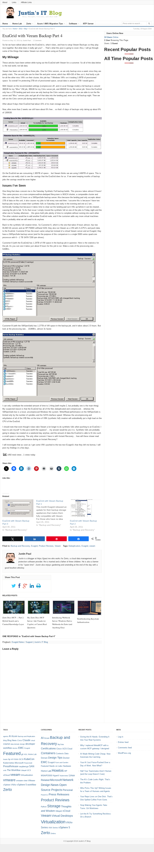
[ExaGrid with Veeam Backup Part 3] (17, 508)
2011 (20, 29)
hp (9, 759)
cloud (33, 740)
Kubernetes (8, 763)
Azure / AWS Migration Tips (50, 23)
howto (5, 759)
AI (10, 736)
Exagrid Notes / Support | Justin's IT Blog (30, 642)
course (6, 744)
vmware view (21, 780)
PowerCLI (44, 795)
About (4, 2)
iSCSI (21, 759)
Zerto (28, 23)
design (22, 744)
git (22, 754)
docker (15, 748)
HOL (25, 754)
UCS (29, 770)
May (25, 29)
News (55, 784)
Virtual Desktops (62, 815)
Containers (48, 753)
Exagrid (34, 546)
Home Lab (17, 23)
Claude (26, 740)
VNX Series (53, 828)
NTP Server (88, 23)
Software (73, 23)
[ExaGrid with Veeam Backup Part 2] (85, 508)
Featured (12, 753)
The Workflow (13, 770)
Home (5, 23)
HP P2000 (14, 759)
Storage (53, 806)
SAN (31, 766)
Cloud (69, 749)
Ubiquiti (23, 770)
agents (5, 736)
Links (14, 2)
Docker (66, 758)
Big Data (61, 744)
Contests (60, 753)
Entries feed (123, 742)
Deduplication (74, 546)
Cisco (19, 740)
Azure (14, 736)
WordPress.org (124, 753)
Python (44, 807)
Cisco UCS (61, 748)
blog (5, 740)
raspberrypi (24, 766)
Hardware (67, 766)
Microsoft (19, 763)
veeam (92, 546)
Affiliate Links (26, 2)
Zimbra (53, 833)
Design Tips (55, 757)
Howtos (58, 770)
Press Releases (59, 794)
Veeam (58, 546)
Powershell (28, 763)
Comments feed (125, 747)
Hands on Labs (55, 766)
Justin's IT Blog (84, 841)
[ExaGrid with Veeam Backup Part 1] (53, 513)
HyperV (56, 775)
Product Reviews (46, 546)
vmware (9, 780)
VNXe (13, 785)
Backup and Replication (26, 736)
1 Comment (37, 40)
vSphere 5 (22, 784)
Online (111, 37)
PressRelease (10, 766)
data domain (15, 744)
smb (4, 770)
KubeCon (29, 759)
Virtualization (27, 775)
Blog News (12, 740)
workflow (31, 784)
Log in (120, 737)
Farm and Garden (61, 762)
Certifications (48, 748)
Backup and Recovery (20, 546)
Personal (68, 790)
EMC (21, 747)
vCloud (6, 775)
